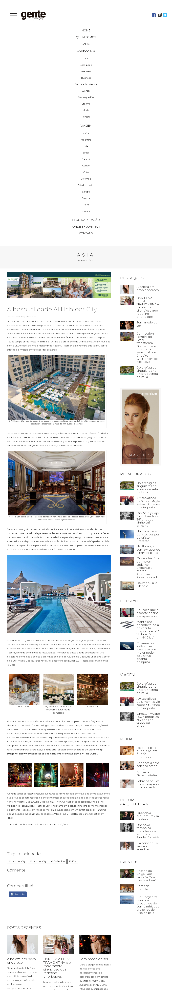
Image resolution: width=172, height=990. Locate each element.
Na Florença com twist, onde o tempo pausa (146, 546)
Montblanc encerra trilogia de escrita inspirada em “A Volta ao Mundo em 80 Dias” (147, 629)
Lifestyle (86, 96)
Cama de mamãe (142, 898)
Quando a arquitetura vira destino (147, 823)
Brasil (86, 145)
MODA (126, 743)
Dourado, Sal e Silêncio (146, 583)
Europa (86, 184)
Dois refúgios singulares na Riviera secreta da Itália (146, 364)
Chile (86, 165)
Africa (86, 126)
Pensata (86, 109)
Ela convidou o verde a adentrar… (146, 857)
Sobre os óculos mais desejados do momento (146, 790)
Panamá (86, 191)
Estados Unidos (86, 178)
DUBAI (72, 853)
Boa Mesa (86, 64)
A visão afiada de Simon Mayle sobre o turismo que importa (146, 496)
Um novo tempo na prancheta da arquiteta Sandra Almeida (146, 840)
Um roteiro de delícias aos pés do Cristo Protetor (146, 531)
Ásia (86, 139)
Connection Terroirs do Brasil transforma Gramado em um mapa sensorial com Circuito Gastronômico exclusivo (146, 340)
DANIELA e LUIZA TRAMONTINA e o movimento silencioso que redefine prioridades (57, 960)
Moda (86, 103)
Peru (86, 197)
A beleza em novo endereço (21, 953)
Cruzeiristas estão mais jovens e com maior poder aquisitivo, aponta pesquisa (146, 654)
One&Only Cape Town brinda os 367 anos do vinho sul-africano (146, 515)
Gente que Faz (86, 90)
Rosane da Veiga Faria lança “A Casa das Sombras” (146, 886)
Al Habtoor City (17, 853)
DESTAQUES (132, 271)
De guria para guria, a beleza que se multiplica (146, 756)
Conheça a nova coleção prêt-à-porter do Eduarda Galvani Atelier (146, 774)
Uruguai (86, 204)
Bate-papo (86, 57)
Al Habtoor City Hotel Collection (47, 853)
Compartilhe (20, 887)
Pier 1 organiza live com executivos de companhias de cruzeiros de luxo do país (147, 915)
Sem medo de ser (93, 951)
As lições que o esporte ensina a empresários (147, 611)
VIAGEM (127, 676)
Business (86, 70)
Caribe (86, 158)
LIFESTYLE (130, 599)
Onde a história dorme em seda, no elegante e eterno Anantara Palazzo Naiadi (147, 566)
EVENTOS (129, 873)
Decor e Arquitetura (86, 77)
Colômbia (86, 171)
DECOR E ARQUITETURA (134, 809)
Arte (86, 51)
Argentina (86, 132)
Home (81, 253)
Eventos (86, 83)
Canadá (86, 152)
